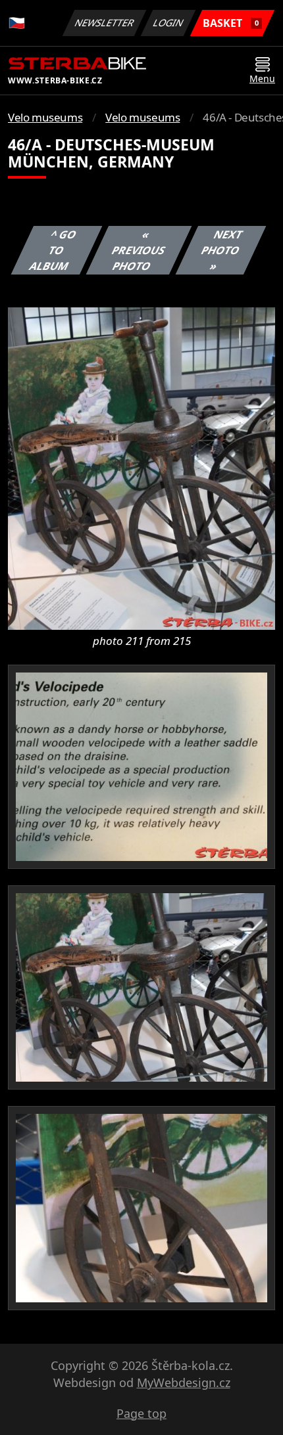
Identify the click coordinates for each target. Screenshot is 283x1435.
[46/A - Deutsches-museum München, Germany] (141, 467)
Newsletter (104, 22)
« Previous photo (138, 250)
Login (168, 22)
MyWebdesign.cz (183, 1382)
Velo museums (45, 117)
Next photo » (221, 250)
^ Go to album (53, 250)
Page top (141, 1413)
